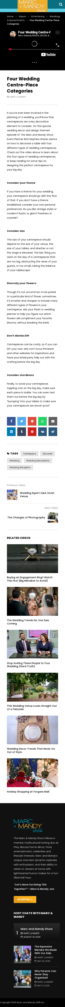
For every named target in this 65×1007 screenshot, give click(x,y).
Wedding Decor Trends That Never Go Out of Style (31, 750)
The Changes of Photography (26, 517)
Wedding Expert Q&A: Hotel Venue (37, 494)
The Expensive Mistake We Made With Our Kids (45, 950)
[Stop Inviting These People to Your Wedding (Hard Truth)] (32, 644)
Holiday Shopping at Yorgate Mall (28, 791)
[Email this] (53, 421)
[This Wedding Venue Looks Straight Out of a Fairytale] (32, 687)
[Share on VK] (42, 431)
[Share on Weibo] (53, 431)
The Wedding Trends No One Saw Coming (28, 622)
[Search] (60, 4)
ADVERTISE (24, 899)
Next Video (51, 508)
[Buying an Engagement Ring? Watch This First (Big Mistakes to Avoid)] (32, 558)
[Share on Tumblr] (21, 431)
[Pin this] (32, 431)
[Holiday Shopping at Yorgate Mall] (32, 772)
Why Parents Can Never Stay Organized (45, 974)
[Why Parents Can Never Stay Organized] (22, 979)
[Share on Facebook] (11, 421)
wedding (14, 460)
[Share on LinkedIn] (11, 431)
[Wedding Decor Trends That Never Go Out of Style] (32, 730)
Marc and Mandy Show (37, 929)
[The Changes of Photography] (53, 517)
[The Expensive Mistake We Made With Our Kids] (22, 954)
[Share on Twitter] (21, 421)
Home (10, 16)
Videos (22, 16)
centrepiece (29, 453)
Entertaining (37, 16)
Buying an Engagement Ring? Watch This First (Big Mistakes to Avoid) (30, 579)
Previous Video (16, 485)
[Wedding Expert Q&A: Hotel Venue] (12, 495)
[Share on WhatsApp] (42, 421)
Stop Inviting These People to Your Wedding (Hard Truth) (28, 664)
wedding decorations (38, 460)
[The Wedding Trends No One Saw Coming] (32, 601)
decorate (47, 453)
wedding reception (20, 467)
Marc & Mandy (18, 96)
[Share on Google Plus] (32, 421)
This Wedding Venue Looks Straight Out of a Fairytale (32, 707)
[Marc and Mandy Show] (32, 6)
